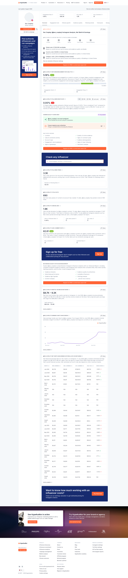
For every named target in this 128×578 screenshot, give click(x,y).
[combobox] (76, 161)
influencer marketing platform (45, 516)
